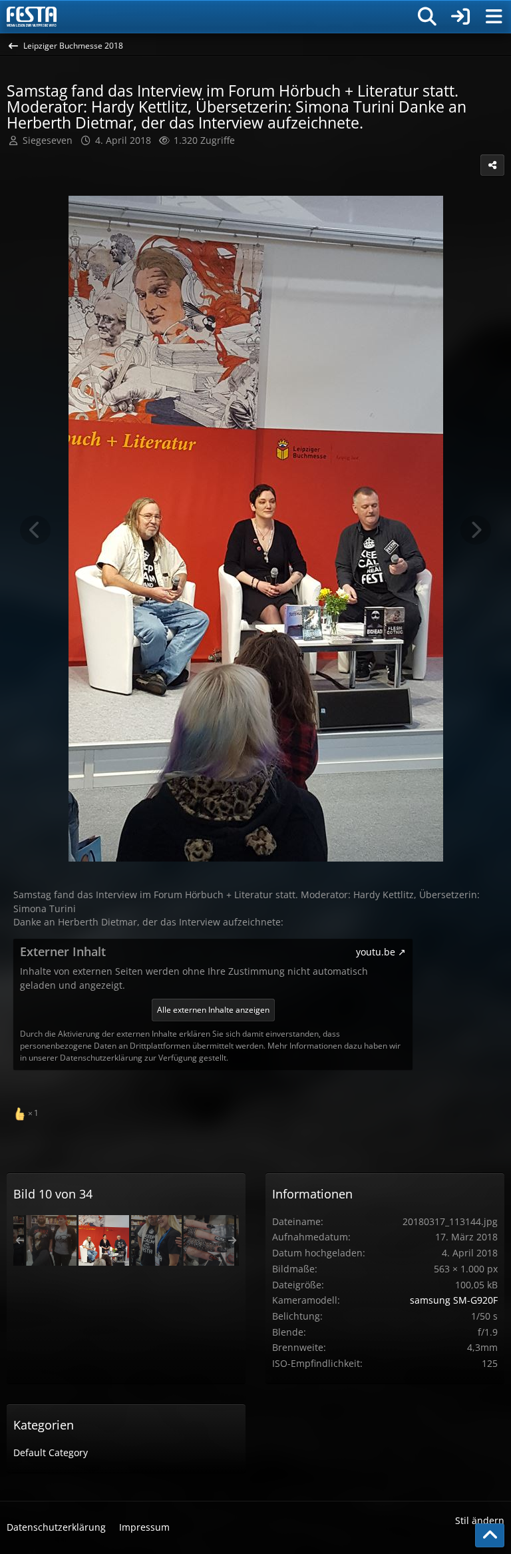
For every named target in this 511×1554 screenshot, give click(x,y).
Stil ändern (479, 1520)
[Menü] (493, 16)
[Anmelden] (460, 16)
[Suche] (427, 16)
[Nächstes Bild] (475, 530)
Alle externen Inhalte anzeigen (213, 1009)
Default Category (50, 1452)
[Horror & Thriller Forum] (31, 16)
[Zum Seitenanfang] (489, 1535)
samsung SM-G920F (454, 1300)
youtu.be (375, 951)
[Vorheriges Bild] (35, 530)
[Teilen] (492, 165)
